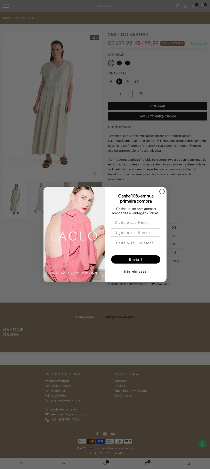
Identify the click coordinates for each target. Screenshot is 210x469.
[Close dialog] (162, 191)
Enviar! (135, 259)
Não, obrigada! (135, 271)
